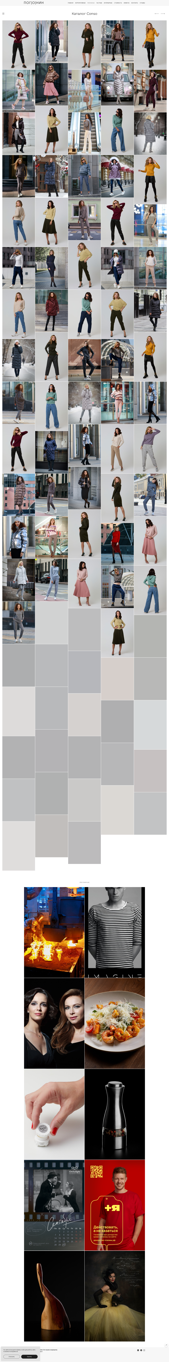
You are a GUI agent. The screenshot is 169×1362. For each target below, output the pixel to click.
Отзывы (142, 3)
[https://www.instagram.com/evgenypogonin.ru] (144, 1350)
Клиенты (126, 3)
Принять (29, 1356)
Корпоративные (80, 3)
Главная (70, 3)
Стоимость (118, 3)
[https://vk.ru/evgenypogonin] (138, 1350)
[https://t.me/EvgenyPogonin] (141, 1350)
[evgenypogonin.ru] (33, 3)
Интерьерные (108, 3)
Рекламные (90, 3)
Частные (99, 3)
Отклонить (12, 1356)
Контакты (134, 3)
